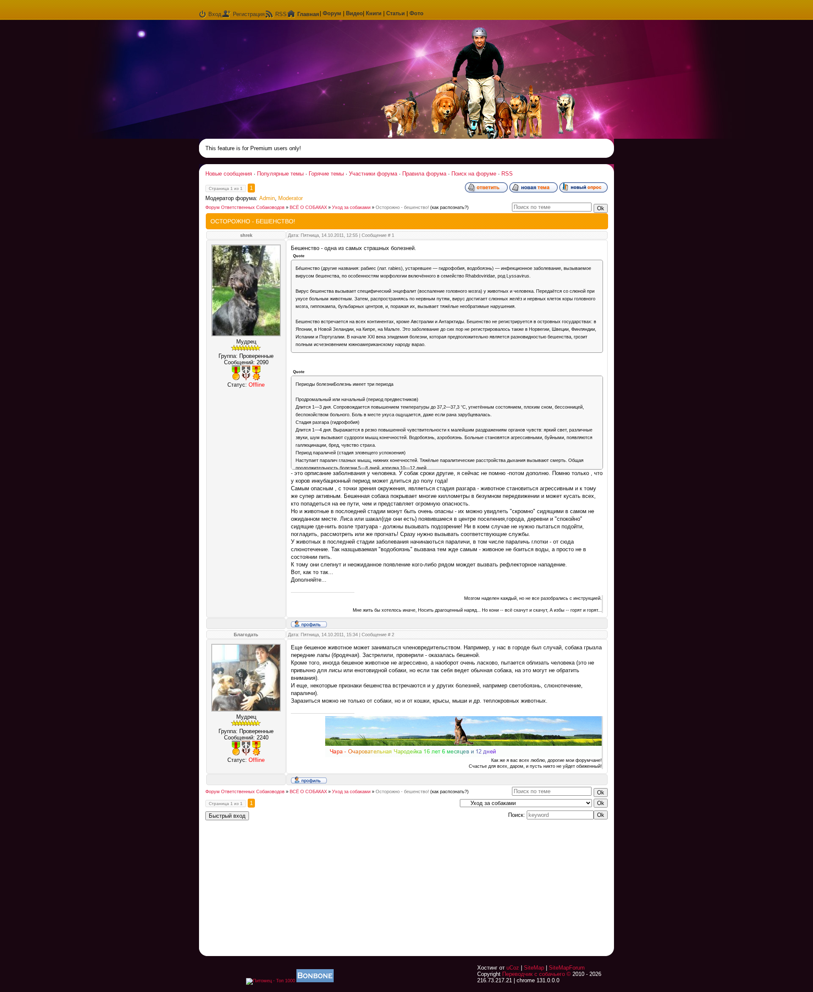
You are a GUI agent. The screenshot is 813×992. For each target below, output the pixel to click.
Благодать (246, 634)
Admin (267, 198)
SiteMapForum (567, 968)
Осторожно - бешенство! (402, 207)
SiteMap (534, 968)
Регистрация (249, 14)
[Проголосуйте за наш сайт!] (315, 980)
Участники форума (373, 173)
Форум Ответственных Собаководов (245, 207)
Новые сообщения (228, 173)
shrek (246, 235)
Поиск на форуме (473, 173)
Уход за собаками (351, 207)
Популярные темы (280, 173)
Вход (214, 14)
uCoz (512, 968)
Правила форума (424, 173)
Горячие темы (326, 173)
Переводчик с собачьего (533, 974)
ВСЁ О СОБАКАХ (308, 207)
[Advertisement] (502, 883)
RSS (281, 14)
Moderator (290, 198)
